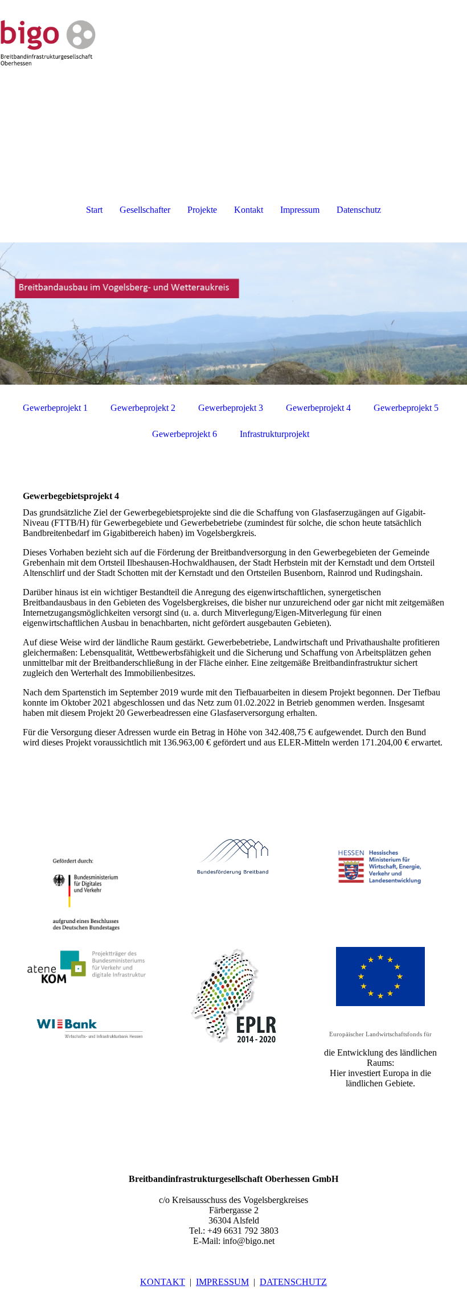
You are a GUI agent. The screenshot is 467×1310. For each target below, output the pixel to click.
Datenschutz (359, 210)
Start (94, 210)
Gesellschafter (145, 210)
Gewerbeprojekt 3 (230, 408)
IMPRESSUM (222, 1282)
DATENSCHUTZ (293, 1282)
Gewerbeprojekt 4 (318, 408)
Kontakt (248, 210)
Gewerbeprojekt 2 (142, 408)
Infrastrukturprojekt (274, 434)
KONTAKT (162, 1282)
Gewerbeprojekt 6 (184, 434)
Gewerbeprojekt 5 (406, 408)
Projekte (202, 210)
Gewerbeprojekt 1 (55, 408)
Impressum (299, 210)
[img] (233, 42)
